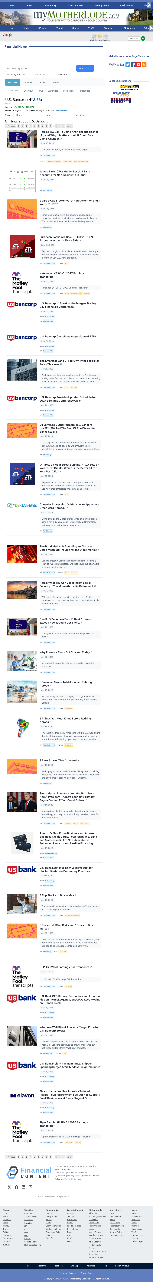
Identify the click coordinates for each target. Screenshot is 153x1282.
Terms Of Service (72, 1179)
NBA (26, 1232)
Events (49, 1213)
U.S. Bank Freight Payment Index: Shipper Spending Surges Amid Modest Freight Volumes (70, 1065)
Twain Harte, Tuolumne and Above (95, 1225)
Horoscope (72, 1219)
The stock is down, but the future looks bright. (65, 149)
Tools (56, 82)
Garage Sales (116, 1232)
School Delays (9, 1238)
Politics (6, 1232)
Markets (12, 82)
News (11, 5)
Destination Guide (53, 1229)
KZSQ (69, 1238)
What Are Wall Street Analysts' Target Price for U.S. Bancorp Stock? (69, 1029)
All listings (93, 1213)
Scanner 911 (136, 1216)
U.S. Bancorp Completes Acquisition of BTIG (68, 336)
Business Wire (48, 321)
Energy (75, 823)
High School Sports (32, 1245)
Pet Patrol (50, 1235)
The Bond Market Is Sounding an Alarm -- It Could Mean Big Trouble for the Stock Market (70, 548)
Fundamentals (95, 1245)
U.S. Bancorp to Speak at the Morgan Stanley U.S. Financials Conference (68, 305)
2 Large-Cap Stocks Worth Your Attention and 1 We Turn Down (70, 202)
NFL (25, 1226)
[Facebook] (16, 1187)
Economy (74, 387)
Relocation (93, 1254)
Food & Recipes (74, 1226)
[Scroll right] (149, 5)
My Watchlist (39, 74)
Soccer (27, 1238)
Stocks (28, 82)
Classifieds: (116, 1210)
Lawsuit (77, 1142)
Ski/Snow (28, 1219)
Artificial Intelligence (54, 161)
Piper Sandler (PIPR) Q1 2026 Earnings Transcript (64, 1124)
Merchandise (115, 1216)
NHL (26, 1235)
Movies (70, 1213)
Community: (52, 1210)
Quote (19, 115)
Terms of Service (67, 1273)
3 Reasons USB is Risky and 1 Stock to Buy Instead (66, 927)
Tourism (6, 1244)
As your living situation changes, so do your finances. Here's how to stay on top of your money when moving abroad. (69, 699)
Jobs (112, 1213)
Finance (92, 1248)
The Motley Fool (49, 155)
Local (11, 28)
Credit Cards (67, 161)
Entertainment (76, 5)
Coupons (135, 1238)
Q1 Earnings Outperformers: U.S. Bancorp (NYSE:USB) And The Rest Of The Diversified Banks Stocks (68, 428)
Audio (134, 1213)
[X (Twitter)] (9, 1187)
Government (84, 823)
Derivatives (68, 1142)
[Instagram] (30, 1187)
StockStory (47, 227)
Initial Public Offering (81, 161)
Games (70, 1222)
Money (75, 28)
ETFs (42, 82)
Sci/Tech (6, 1241)
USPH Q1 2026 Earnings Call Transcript (66, 967)
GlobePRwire (47, 191)
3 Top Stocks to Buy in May (58, 895)
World (59, 28)
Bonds (67, 573)
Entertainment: (75, 1210)
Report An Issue (122, 1266)
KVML (69, 1235)
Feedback (58, 1266)
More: (134, 1210)
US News (42, 28)
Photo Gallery (137, 1235)
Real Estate (126, 5)
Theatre (70, 1216)
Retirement (85, 293)
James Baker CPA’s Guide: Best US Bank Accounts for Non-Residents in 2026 (65, 173)
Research (79, 115)
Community (50, 5)
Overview (28, 90)
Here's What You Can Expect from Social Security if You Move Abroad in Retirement (68, 584)
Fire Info (49, 1238)
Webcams (109, 28)
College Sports (30, 1242)
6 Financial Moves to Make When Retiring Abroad (66, 684)
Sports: (28, 1223)
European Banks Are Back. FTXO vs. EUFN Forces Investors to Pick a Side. (66, 238)
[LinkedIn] (23, 1187)
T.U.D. (134, 1232)
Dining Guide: (96, 1210)
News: (6, 1210)
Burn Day (28, 1213)
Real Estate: (95, 1241)
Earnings (68, 986)
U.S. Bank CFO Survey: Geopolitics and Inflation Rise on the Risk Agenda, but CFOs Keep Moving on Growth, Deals (70, 1000)
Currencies (53, 90)
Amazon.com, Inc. (51, 853)
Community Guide (53, 1226)
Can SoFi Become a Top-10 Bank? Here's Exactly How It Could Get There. (65, 621)
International (69, 90)
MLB (26, 1229)
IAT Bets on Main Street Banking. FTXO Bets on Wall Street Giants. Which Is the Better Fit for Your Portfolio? (69, 468)
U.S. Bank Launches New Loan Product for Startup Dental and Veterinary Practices (66, 869)
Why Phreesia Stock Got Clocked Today (66, 652)
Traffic (91, 28)
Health (49, 1219)
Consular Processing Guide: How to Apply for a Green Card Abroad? (69, 506)
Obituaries (129, 28)
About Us (42, 1266)
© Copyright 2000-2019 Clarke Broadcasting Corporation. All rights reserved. (76, 1279)
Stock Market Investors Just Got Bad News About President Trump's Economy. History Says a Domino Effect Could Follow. (67, 797)
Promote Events (117, 1226)
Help (105, 1266)
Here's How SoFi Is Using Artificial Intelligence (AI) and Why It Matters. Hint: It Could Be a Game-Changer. (69, 135)
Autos (112, 1219)
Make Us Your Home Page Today (127, 56)
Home (26, 1266)
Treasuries (85, 90)
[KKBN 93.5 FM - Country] (120, 100)
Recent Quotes (14, 74)
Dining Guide (102, 5)
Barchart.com (47, 1054)
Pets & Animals (116, 1235)
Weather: (29, 1210)
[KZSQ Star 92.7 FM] (120, 93)
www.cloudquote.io (63, 1169)
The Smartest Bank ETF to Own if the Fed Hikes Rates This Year (69, 362)
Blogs (48, 1222)
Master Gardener (96, 1257)
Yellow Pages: (137, 1241)
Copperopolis (95, 1238)
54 (57, 126)
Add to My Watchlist (59, 110)
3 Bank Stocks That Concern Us (60, 760)
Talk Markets (47, 531)
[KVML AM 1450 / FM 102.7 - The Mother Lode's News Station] (129, 86)
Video (134, 1222)
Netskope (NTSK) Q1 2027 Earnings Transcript (62, 275)
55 (63, 126)
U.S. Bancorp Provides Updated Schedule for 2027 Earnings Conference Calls (68, 399)
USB (37, 99)
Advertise (91, 1266)
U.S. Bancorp (49, 316)
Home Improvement (97, 1251)
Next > (69, 126)
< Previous (10, 126)
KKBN (69, 1241)
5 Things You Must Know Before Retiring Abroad (65, 720)
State (26, 28)
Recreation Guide (53, 1232)
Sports (28, 5)
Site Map (74, 1266)
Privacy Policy (87, 1273)
